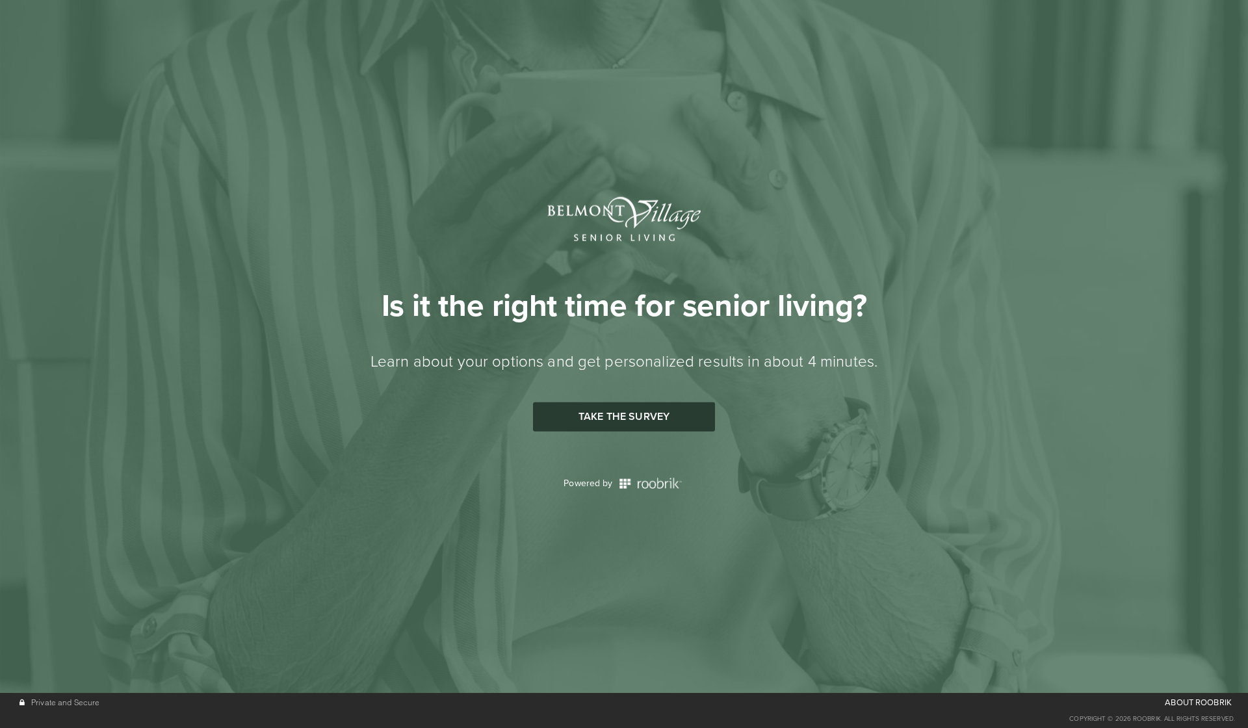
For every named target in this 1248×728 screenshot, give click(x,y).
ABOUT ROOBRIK (1198, 702)
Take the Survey (624, 416)
